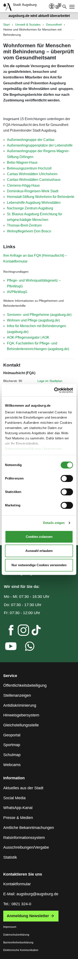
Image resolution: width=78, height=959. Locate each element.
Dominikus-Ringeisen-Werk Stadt (32, 191)
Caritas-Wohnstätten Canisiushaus (33, 179)
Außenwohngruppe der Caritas (30, 140)
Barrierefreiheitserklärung (18, 942)
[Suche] (64, 6)
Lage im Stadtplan (49, 381)
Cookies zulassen (39, 536)
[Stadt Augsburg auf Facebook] (7, 631)
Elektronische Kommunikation (20, 950)
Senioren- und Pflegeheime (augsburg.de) (39, 314)
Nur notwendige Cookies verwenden (39, 565)
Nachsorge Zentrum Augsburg (30, 208)
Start (6, 24)
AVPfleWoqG (17, 292)
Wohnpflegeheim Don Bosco (29, 231)
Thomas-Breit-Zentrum (24, 225)
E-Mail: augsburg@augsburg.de (30, 894)
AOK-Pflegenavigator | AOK (28, 337)
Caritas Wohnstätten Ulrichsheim (32, 174)
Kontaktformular (17, 884)
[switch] (67, 478)
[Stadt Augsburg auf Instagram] (19, 631)
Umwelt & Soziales (28, 24)
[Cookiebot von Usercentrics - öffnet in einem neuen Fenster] (55, 390)
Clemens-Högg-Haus (23, 185)
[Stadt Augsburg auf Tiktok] (32, 631)
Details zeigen (54, 523)
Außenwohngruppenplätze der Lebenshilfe (40, 145)
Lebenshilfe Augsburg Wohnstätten (34, 202)
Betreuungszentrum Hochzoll (29, 168)
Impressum (53, 448)
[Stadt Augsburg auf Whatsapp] (26, 647)
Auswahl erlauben (39, 551)
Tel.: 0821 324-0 (17, 904)
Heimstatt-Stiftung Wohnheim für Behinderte (40, 197)
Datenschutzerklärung (23, 448)
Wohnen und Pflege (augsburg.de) (33, 320)
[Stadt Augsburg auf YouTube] (7, 647)
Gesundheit (54, 24)
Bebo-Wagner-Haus (22, 162)
